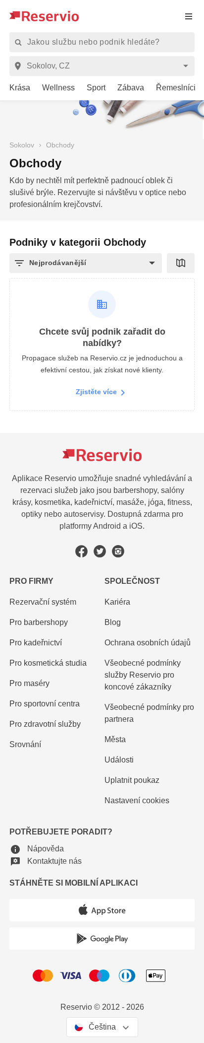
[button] (85, 263)
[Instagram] (118, 551)
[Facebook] (81, 551)
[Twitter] (99, 551)
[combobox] (104, 66)
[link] (16, 88)
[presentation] (189, 16)
